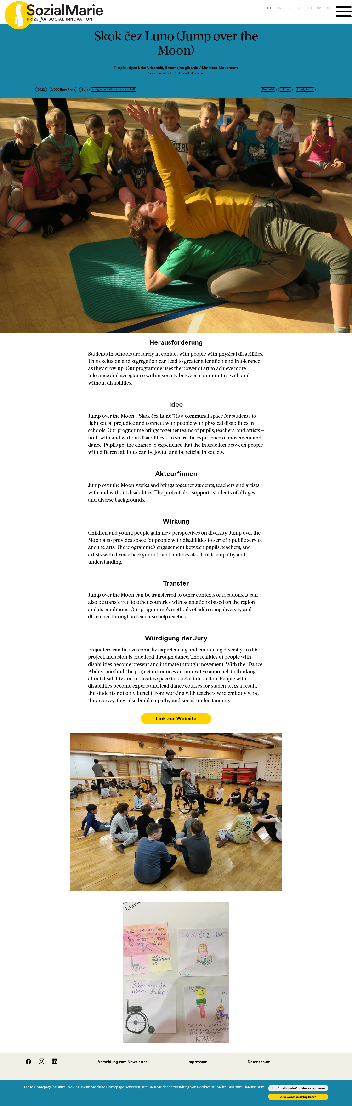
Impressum (197, 1061)
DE (269, 8)
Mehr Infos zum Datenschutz (240, 1087)
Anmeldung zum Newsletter (122, 1061)
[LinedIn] (51, 1063)
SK (319, 8)
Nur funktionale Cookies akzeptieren (298, 1088)
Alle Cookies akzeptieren (298, 1097)
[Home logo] (51, 13)
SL (329, 8)
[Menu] (344, 11)
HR (299, 8)
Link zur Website (176, 718)
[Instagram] (38, 1063)
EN (279, 8)
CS (289, 8)
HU (309, 8)
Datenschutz (259, 1061)
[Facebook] (25, 1063)
